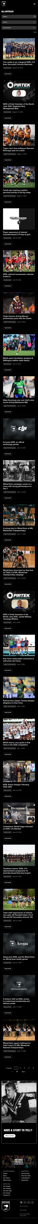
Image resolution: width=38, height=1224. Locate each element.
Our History (6, 1193)
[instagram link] (28, 1202)
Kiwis (5, 1176)
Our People (6, 1186)
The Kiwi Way (7, 1191)
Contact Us (6, 1195)
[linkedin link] (21, 1202)
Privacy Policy (23, 1210)
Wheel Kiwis (7, 1180)
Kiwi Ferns (6, 1178)
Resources (24, 1180)
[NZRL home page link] (3, 4)
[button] (18, 22)
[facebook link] (24, 1202)
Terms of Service (24, 1206)
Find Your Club (25, 1176)
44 (17, 1071)
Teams (5, 1173)
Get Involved (25, 1173)
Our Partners (7, 1188)
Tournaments (25, 1178)
